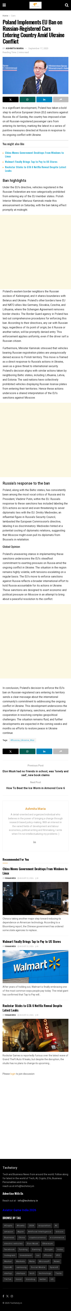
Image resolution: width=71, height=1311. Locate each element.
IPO (58, 1255)
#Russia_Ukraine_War (22, 740)
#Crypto (8, 1225)
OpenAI (8, 1267)
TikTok (7, 1279)
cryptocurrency (37, 1237)
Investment (26, 1255)
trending (30, 1279)
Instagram (9, 1255)
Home (5, 15)
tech (32, 1273)
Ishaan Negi (10, 878)
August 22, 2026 (26, 878)
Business (9, 1237)
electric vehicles (13, 1243)
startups (20, 1273)
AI (56, 1225)
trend (19, 1279)
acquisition (44, 1225)
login (13, 1074)
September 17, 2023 (38, 48)
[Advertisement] (35, 252)
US (52, 1279)
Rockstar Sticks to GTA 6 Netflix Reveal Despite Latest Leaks (35, 168)
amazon (8, 1231)
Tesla (58, 1273)
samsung (22, 1267)
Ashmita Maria (15, 48)
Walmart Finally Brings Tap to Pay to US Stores (31, 161)
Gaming (36, 1249)
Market (8, 1261)
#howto (21, 1225)
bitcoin (59, 1231)
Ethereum (48, 1243)
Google (49, 1249)
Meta (32, 1261)
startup (8, 1273)
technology (45, 1273)
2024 (31, 1225)
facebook (9, 1249)
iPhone (48, 1255)
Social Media (38, 1267)
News (57, 1261)
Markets (20, 1261)
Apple (21, 1231)
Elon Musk (32, 1243)
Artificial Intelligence (39, 1231)
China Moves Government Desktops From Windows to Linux (34, 154)
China (22, 1237)
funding (23, 1249)
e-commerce (57, 1237)
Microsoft (44, 1261)
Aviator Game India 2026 (19, 1210)
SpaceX (54, 1267)
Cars (13, 15)
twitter (43, 1279)
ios (37, 1255)
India (60, 1249)
